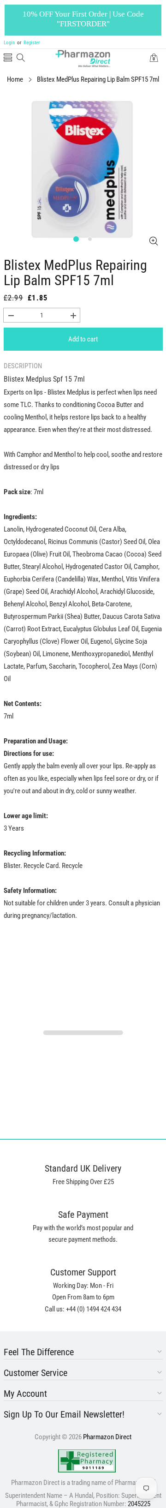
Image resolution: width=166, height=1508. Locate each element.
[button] (8, 58)
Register (28, 43)
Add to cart (83, 339)
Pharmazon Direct (107, 1437)
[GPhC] (87, 1460)
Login (9, 43)
